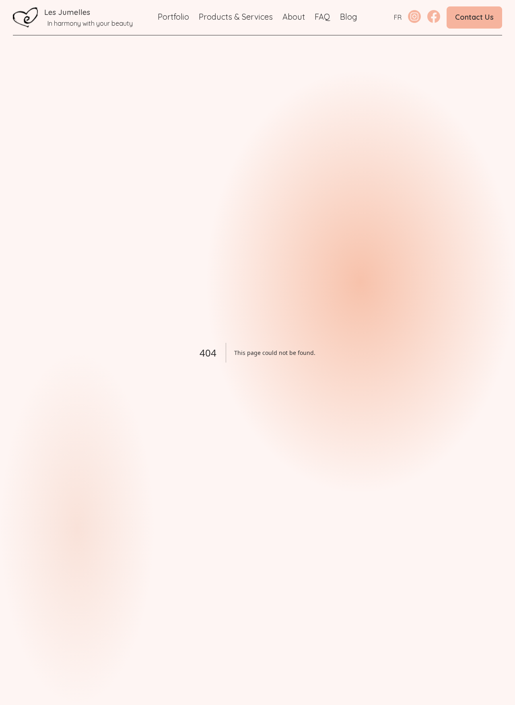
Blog (348, 17)
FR (398, 17)
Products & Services (236, 17)
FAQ (322, 17)
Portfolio (173, 17)
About (293, 17)
